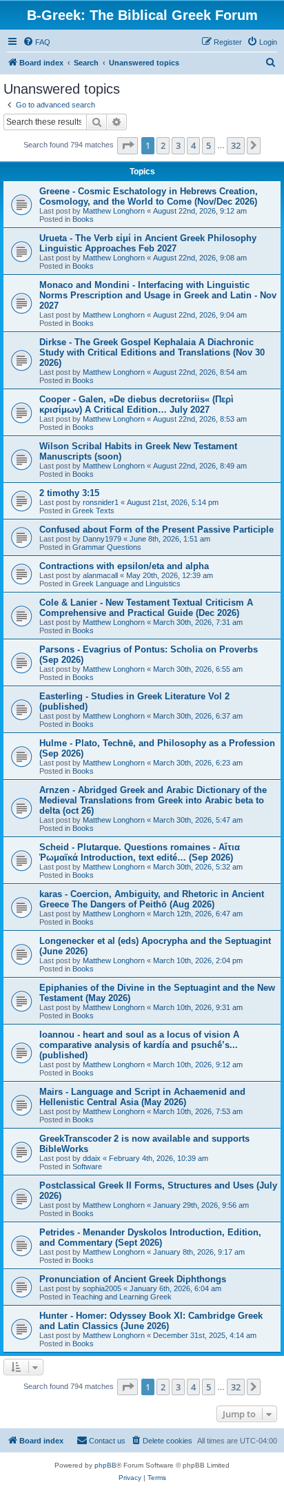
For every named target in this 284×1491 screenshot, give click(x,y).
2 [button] (163, 145)
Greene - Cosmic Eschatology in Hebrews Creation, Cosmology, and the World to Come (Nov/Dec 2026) (148, 196)
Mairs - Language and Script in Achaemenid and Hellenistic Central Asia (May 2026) (142, 1097)
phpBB (105, 1465)
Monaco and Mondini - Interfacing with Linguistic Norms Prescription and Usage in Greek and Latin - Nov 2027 (157, 295)
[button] (127, 145)
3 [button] (178, 145)
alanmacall (100, 575)
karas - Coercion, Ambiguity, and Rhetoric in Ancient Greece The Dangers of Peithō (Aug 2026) (151, 899)
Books (83, 219)
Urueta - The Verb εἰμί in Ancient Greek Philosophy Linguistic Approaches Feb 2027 (147, 243)
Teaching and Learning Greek (122, 1297)
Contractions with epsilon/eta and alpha (124, 566)
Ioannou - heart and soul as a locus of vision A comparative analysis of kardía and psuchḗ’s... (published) (139, 1044)
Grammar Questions (106, 547)
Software (87, 1166)
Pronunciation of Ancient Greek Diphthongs (132, 1279)
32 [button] (236, 145)
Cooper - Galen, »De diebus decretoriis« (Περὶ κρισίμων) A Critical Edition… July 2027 (136, 404)
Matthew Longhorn (114, 211)
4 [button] (193, 145)
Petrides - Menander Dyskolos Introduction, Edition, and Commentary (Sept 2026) (150, 1237)
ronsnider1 (101, 502)
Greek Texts (93, 510)
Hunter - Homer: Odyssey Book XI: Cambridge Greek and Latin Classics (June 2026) (151, 1320)
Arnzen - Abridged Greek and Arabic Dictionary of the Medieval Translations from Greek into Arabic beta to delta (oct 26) (153, 800)
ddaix (92, 1158)
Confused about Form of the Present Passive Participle (156, 529)
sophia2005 (102, 1288)
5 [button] (208, 145)
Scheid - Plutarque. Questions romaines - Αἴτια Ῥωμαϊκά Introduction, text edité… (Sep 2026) (139, 852)
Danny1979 (102, 539)
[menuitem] (36, 42)
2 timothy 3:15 (69, 493)
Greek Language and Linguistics (126, 583)
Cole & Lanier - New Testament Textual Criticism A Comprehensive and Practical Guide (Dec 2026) (146, 607)
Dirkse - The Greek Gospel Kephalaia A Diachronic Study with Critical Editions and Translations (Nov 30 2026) (152, 352)
